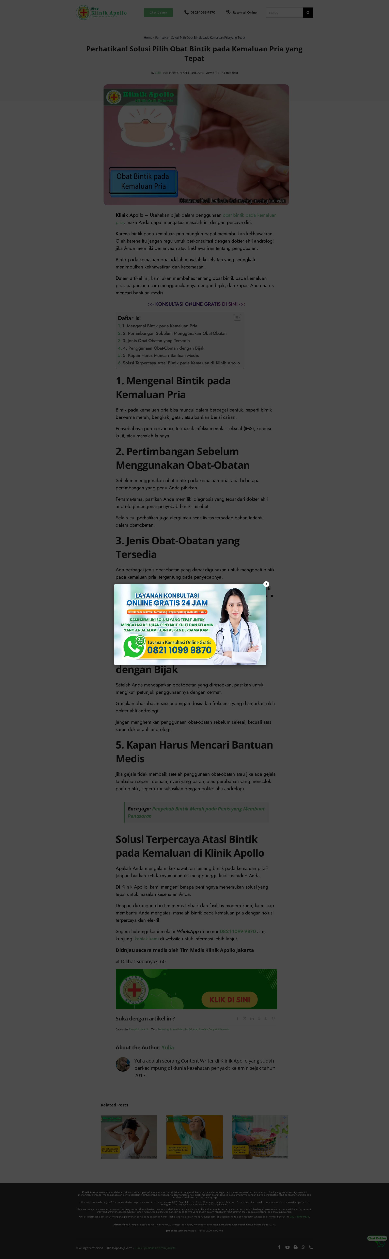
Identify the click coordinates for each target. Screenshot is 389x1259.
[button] (194, 629)
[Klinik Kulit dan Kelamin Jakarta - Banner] (190, 624)
